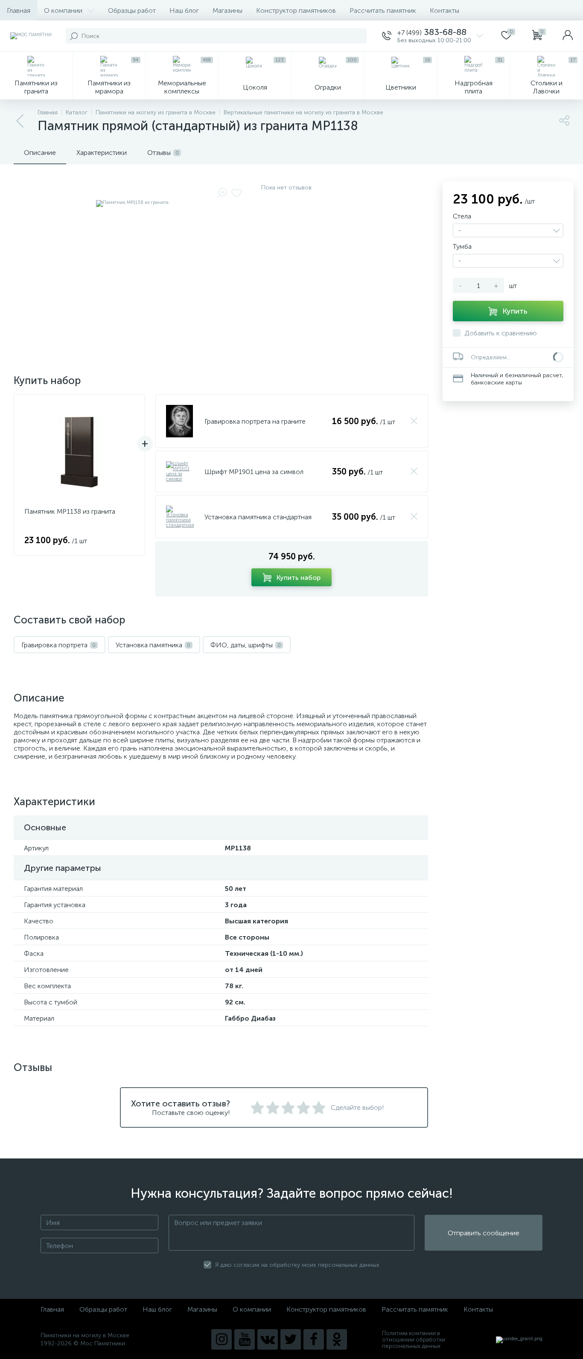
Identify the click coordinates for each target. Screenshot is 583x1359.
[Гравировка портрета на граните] (179, 421)
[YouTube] (244, 1339)
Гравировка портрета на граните (255, 421)
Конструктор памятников (296, 10)
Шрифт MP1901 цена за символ (253, 472)
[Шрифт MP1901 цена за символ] (180, 471)
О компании (63, 10)
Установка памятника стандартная (258, 517)
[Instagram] (221, 1339)
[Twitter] (290, 1339)
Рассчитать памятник (383, 10)
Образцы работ (132, 10)
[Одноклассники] (336, 1339)
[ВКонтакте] (267, 1339)
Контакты (444, 10)
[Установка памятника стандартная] (180, 517)
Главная (18, 10)
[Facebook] (313, 1339)
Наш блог (184, 10)
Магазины (227, 10)
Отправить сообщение (483, 1233)
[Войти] (567, 35)
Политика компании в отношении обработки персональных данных (413, 1339)
